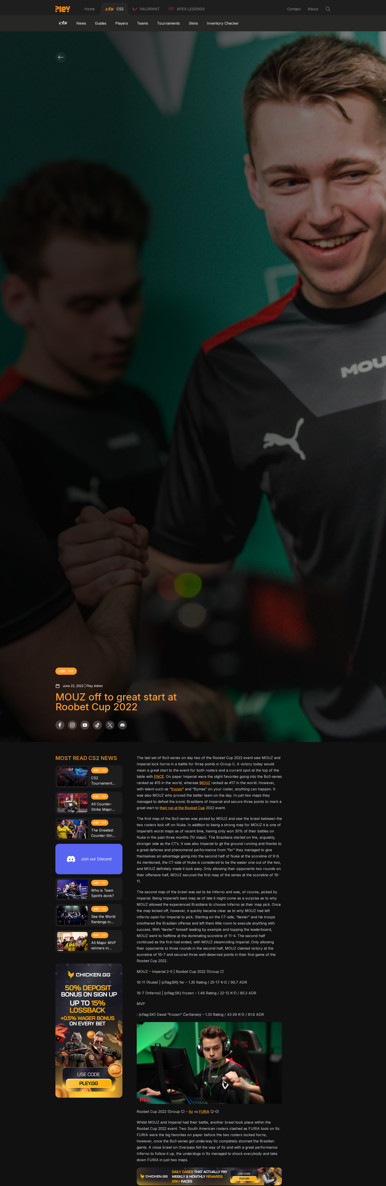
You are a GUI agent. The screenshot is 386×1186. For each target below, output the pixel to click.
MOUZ (204, 783)
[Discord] (122, 725)
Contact (293, 9)
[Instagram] (72, 725)
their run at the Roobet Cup (182, 808)
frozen (176, 789)
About (313, 9)
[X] (109, 725)
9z (191, 1111)
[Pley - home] (62, 9)
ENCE (159, 776)
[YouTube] (84, 725)
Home (89, 9)
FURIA (204, 1111)
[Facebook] (59, 725)
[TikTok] (97, 725)
